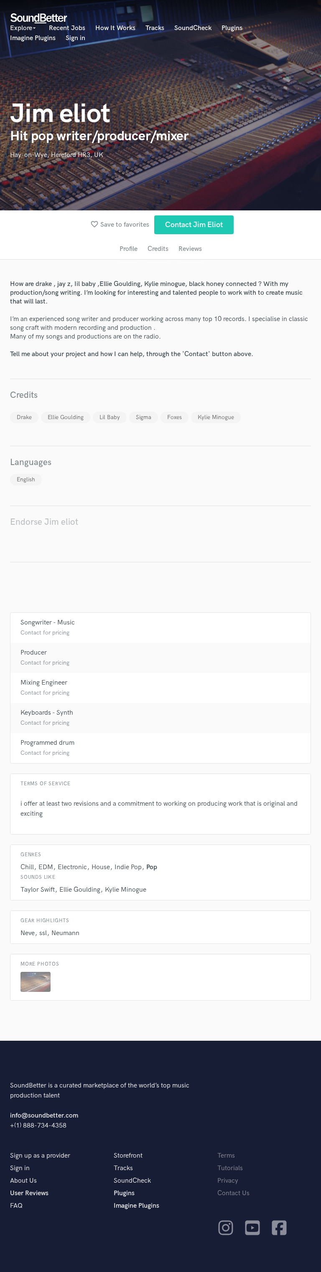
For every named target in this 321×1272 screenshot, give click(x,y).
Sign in (75, 38)
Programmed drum (47, 743)
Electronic (72, 867)
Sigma (143, 417)
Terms (226, 1156)
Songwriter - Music (47, 623)
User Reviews (29, 1193)
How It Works (115, 28)
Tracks (154, 28)
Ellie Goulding (66, 417)
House (101, 867)
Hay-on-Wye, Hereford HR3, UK (56, 155)
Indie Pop (128, 867)
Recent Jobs (67, 28)
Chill (27, 867)
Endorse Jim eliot (44, 522)
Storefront (128, 1156)
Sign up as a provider (40, 1156)
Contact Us (233, 1193)
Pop (151, 867)
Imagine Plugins (33, 38)
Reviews (190, 249)
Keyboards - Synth (46, 713)
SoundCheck (192, 28)
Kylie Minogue (216, 417)
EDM (45, 867)
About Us (23, 1181)
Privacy (227, 1181)
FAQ (16, 1206)
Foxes (174, 417)
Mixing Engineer (43, 683)
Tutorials (230, 1168)
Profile (129, 249)
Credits (158, 249)
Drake (24, 417)
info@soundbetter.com (44, 1116)
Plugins (232, 28)
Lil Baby (109, 417)
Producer (33, 653)
